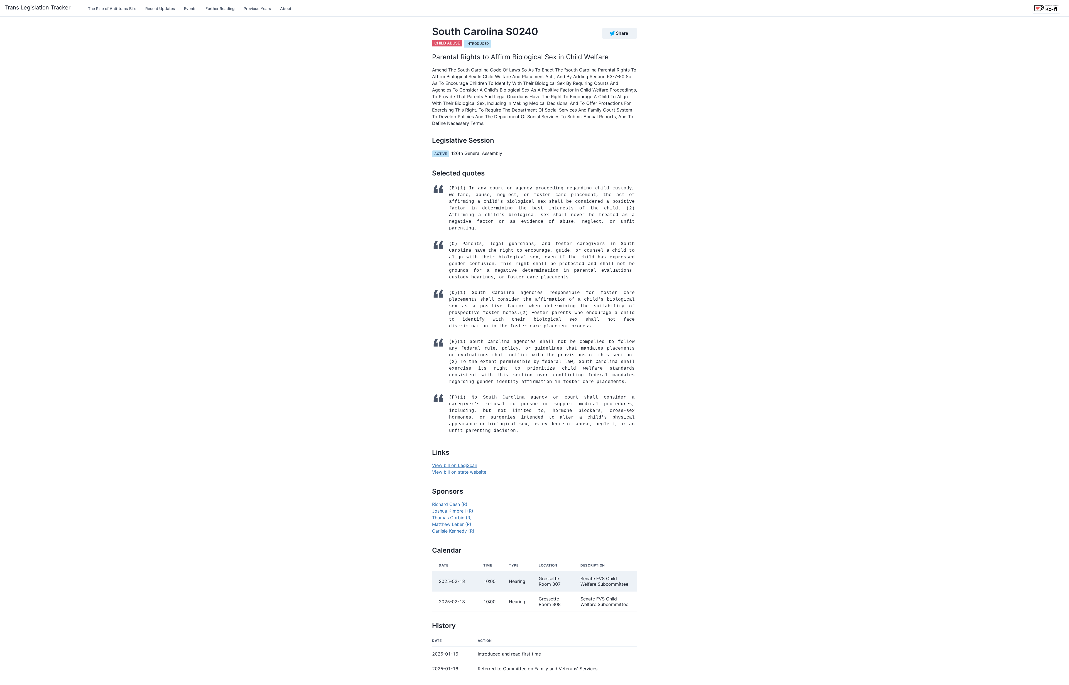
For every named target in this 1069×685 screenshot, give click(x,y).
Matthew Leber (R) (451, 524)
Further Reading (220, 8)
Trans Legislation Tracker (37, 7)
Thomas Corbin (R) (452, 517)
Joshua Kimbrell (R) (452, 511)
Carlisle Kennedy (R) (453, 531)
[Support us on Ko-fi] (1046, 8)
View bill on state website (459, 472)
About (285, 8)
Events (190, 8)
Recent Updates (160, 8)
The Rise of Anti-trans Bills (112, 8)
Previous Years (257, 8)
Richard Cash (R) (449, 504)
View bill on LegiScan (454, 465)
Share (622, 33)
